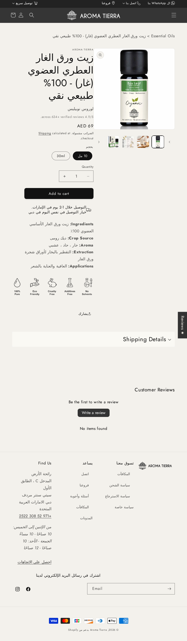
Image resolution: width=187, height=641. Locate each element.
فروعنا (84, 485)
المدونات (86, 518)
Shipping (44, 133)
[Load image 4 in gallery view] (113, 142)
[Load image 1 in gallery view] (158, 142)
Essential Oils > (160, 36)
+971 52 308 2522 (35, 516)
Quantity (88, 166)
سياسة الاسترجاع (117, 496)
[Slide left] (169, 142)
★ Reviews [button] (182, 325)
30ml (61, 155)
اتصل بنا (133, 3)
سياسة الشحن (119, 485)
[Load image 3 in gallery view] (128, 142)
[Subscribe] (169, 588)
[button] (173, 15)
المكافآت (123, 473)
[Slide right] (99, 142)
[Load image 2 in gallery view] (143, 142)
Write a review (93, 412)
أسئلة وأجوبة (79, 496)
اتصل (85, 473)
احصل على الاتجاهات (34, 562)
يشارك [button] (83, 313)
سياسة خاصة (124, 507)
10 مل (82, 155)
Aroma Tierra (98, 630)
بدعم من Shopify (78, 630)
